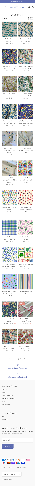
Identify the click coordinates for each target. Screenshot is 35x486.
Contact (4, 392)
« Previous (10, 359)
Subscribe (7, 446)
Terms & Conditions (21, 467)
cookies (3, 467)
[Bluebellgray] (17, 7)
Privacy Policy (11, 467)
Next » (26, 359)
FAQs (3, 401)
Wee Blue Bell (6, 404)
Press (3, 416)
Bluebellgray (9, 479)
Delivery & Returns (7, 395)
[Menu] (2, 7)
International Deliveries (8, 398)
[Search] (6, 7)
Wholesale (5, 419)
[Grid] (29, 18)
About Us (4, 389)
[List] (32, 18)
